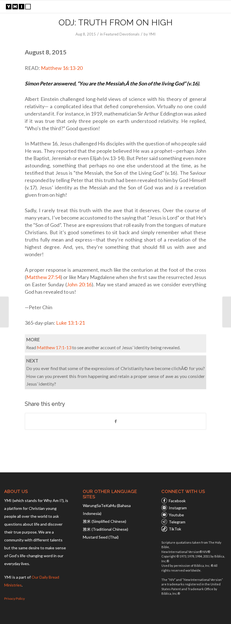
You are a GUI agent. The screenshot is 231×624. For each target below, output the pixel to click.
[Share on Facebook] (115, 421)
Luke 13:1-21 (70, 323)
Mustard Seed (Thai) (101, 537)
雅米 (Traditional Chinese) (105, 529)
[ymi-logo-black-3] (18, 6)
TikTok (175, 528)
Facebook (177, 500)
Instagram (178, 507)
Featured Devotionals (121, 34)
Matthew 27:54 (43, 277)
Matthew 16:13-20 (62, 68)
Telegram (177, 521)
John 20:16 (79, 284)
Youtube (176, 514)
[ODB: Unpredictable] (4, 312)
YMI (152, 34)
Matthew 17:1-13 (54, 347)
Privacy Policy (14, 598)
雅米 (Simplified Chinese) (104, 521)
